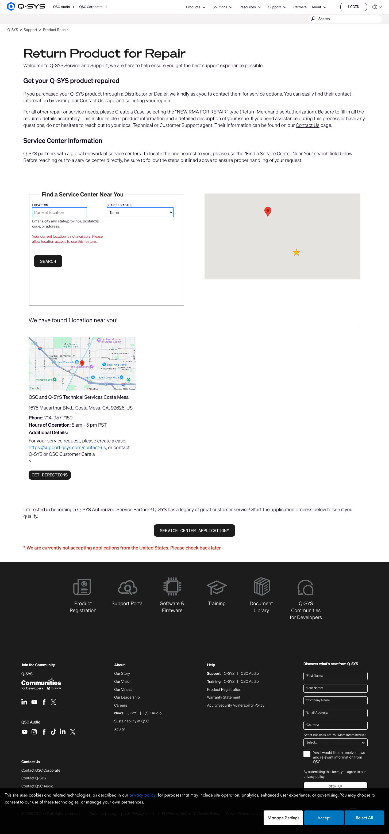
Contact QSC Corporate (40, 770)
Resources (248, 7)
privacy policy (314, 776)
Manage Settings (283, 818)
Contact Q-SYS (33, 778)
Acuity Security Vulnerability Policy (235, 705)
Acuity (119, 729)
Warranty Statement (223, 697)
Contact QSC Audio (37, 786)
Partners (299, 7)
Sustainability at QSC (131, 721)
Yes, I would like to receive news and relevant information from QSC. (339, 757)
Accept (323, 818)
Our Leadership (127, 697)
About (316, 7)
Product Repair (55, 29)
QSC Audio (30, 724)
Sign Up (335, 786)
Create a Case (130, 112)
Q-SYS (12, 29)
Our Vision (123, 681)
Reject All (364, 818)
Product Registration (224, 689)
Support (274, 7)
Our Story (122, 673)
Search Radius (120, 205)
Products (193, 7)
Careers (120, 705)
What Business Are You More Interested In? (334, 735)
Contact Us (91, 100)
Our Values (123, 689)
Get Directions (50, 475)
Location (40, 205)
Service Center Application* (194, 530)
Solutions (220, 7)
